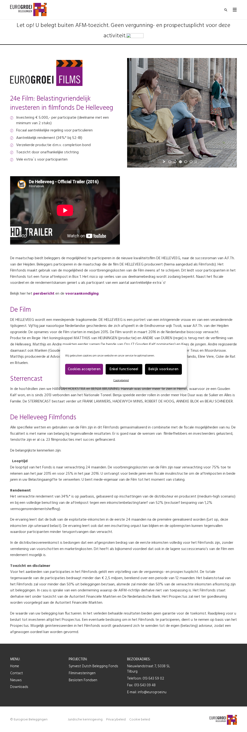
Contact (16, 673)
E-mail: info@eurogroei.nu (146, 692)
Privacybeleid (116, 719)
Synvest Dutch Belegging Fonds (93, 666)
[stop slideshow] (196, 161)
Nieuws (16, 680)
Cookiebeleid (121, 380)
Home (14, 666)
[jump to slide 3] (180, 161)
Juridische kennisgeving (85, 719)
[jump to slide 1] (169, 161)
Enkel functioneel (124, 369)
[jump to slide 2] (175, 161)
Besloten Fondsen (83, 680)
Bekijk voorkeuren (163, 369)
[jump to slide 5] (191, 161)
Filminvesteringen (82, 673)
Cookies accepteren (84, 369)
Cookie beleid (139, 719)
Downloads (19, 687)
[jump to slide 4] (185, 161)
